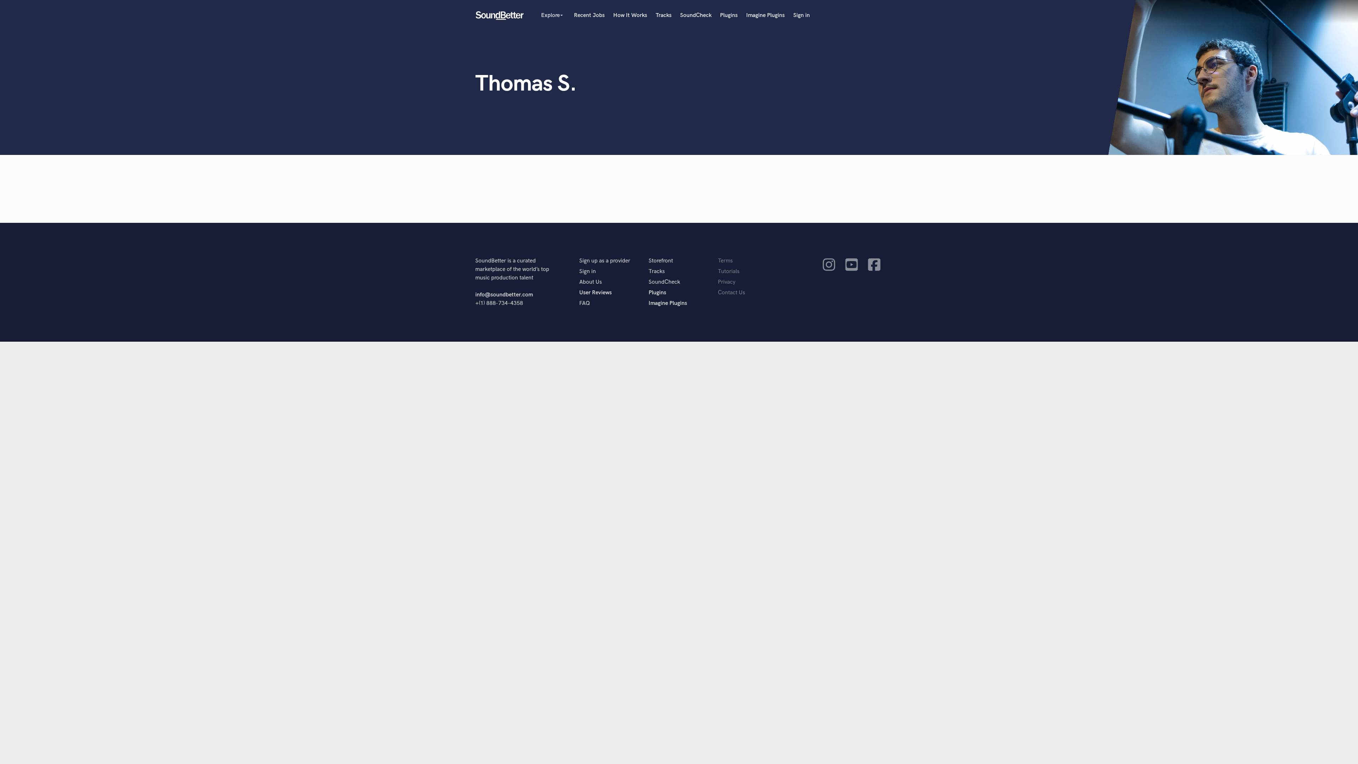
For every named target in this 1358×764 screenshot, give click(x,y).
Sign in (801, 15)
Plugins (729, 15)
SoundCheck (696, 15)
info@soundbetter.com (504, 294)
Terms (725, 260)
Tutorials (728, 271)
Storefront (661, 260)
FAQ (584, 303)
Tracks (664, 15)
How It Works (630, 15)
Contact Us (731, 292)
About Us (590, 282)
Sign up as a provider (604, 260)
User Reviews (595, 292)
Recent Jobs (589, 15)
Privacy (727, 282)
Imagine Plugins (765, 15)
